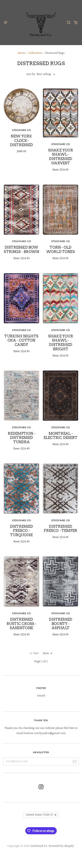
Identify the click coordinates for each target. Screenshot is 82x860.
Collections (35, 53)
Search (41, 695)
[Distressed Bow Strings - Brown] (21, 225)
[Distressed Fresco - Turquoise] (21, 506)
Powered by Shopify (61, 846)
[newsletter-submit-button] (74, 762)
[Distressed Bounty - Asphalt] (60, 599)
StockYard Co (38, 846)
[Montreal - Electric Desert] (60, 411)
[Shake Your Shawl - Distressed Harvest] (60, 132)
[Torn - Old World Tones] (60, 225)
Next (46, 653)
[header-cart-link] (75, 22)
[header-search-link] (68, 22)
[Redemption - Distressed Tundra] (21, 413)
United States (39, 815)
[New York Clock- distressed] (21, 123)
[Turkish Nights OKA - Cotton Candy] (21, 316)
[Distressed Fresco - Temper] (60, 504)
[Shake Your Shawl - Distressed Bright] (60, 318)
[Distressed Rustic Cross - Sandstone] (21, 599)
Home (21, 53)
